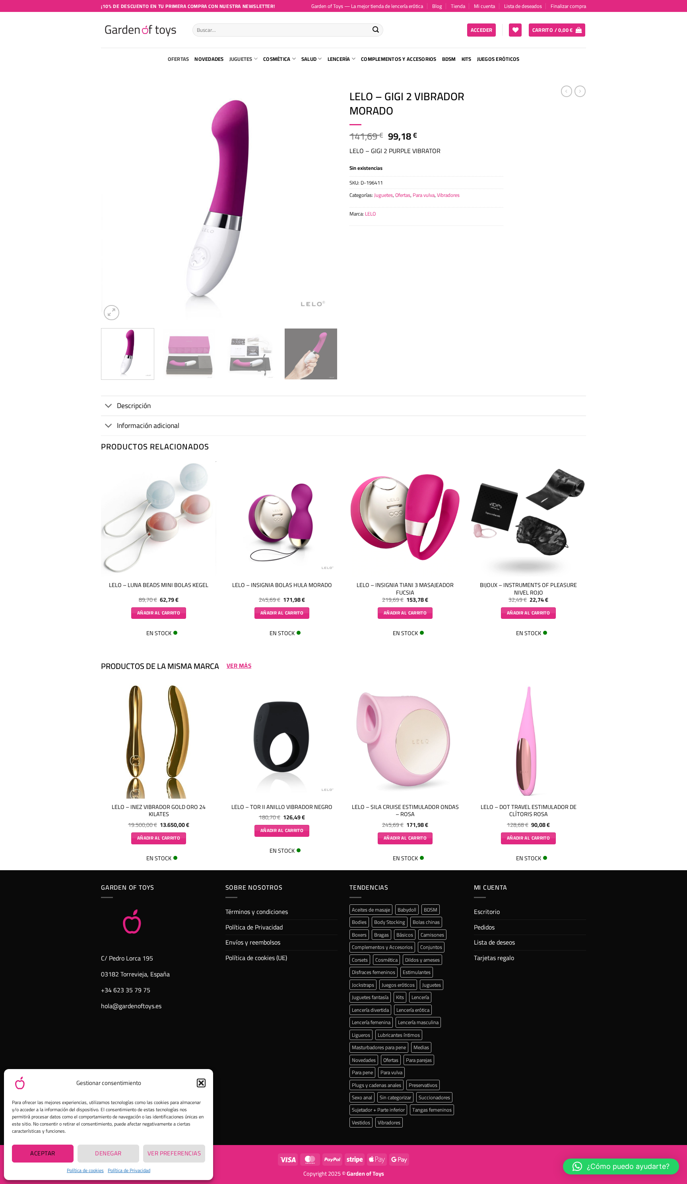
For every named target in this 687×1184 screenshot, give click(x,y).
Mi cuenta (484, 6)
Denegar (108, 1153)
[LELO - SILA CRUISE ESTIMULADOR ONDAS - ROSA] (405, 741)
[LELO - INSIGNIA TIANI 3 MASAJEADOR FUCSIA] (405, 519)
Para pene (362, 1072)
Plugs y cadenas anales (376, 1085)
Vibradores (448, 195)
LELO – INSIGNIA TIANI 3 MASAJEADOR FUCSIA (405, 588)
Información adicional (148, 425)
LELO (370, 213)
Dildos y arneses (422, 959)
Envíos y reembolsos (252, 942)
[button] (201, 1083)
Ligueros (361, 1035)
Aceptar (42, 1153)
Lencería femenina (371, 1022)
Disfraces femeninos (373, 972)
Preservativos (423, 1085)
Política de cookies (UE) (256, 958)
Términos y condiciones (256, 912)
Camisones (432, 934)
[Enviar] (375, 30)
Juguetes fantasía (370, 997)
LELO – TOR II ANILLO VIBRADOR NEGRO (281, 807)
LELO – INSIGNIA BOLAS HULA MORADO (282, 585)
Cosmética (276, 59)
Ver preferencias (174, 1153)
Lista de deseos (494, 942)
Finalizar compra (568, 6)
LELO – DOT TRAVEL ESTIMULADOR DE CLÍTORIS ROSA (528, 810)
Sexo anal (362, 1097)
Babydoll (407, 909)
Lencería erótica (412, 1010)
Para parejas (419, 1060)
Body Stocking (389, 922)
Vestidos (361, 1122)
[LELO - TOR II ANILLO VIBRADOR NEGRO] (282, 741)
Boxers (359, 934)
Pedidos (484, 927)
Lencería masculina (418, 1022)
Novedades (208, 59)
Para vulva (424, 195)
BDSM (449, 59)
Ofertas (178, 59)
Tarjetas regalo (494, 958)
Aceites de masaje (371, 909)
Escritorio (487, 912)
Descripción (134, 405)
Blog (437, 6)
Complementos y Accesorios (398, 59)
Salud (308, 59)
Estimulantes (417, 972)
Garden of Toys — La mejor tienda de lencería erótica (367, 6)
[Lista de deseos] (515, 30)
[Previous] (116, 203)
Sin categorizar (395, 1097)
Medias (421, 1047)
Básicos (404, 934)
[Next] (323, 203)
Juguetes (240, 59)
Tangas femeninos (432, 1109)
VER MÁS (239, 665)
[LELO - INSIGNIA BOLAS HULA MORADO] (282, 519)
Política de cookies (85, 1170)
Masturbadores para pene (379, 1047)
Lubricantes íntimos (399, 1035)
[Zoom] (111, 313)
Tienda (458, 6)
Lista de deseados (523, 6)
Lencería (339, 59)
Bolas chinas (426, 922)
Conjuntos (431, 947)
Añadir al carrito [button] (158, 613)
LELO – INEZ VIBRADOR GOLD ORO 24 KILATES (159, 810)
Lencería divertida (370, 1010)
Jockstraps (363, 985)
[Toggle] (108, 406)
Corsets (360, 959)
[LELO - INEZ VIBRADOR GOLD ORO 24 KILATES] (158, 741)
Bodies (359, 922)
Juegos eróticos (498, 59)
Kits (467, 59)
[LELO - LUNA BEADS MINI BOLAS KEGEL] (158, 519)
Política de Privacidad (129, 1170)
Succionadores (434, 1097)
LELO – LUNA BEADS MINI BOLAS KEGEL (158, 585)
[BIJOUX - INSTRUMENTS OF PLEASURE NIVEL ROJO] (528, 519)
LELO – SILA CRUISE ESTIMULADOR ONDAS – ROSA (405, 810)
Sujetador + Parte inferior (378, 1109)
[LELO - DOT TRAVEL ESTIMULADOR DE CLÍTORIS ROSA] (528, 741)
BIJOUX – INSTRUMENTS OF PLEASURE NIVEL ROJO (528, 588)
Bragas (381, 934)
